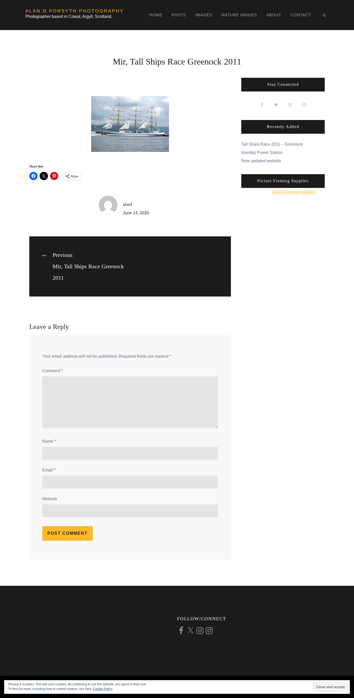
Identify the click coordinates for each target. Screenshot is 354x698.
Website (49, 499)
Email (48, 470)
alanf (127, 204)
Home (155, 15)
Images (203, 15)
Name (49, 441)
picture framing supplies (294, 192)
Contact (301, 15)
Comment (52, 371)
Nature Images (239, 15)
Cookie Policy (102, 689)
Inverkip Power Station (262, 152)
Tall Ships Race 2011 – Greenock (272, 144)
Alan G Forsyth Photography (74, 10)
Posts (179, 15)
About (273, 15)
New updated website (261, 161)
